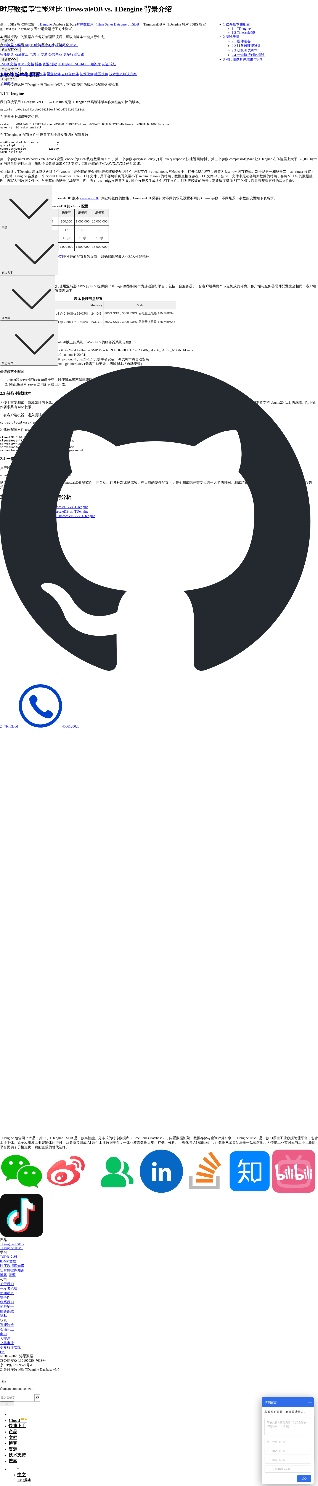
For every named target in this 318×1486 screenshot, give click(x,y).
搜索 (13, 1460)
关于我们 (7, 1284)
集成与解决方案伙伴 (30, 74)
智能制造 (7, 54)
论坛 (112, 64)
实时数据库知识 (12, 1270)
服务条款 (7, 1311)
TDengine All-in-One (14, 45)
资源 (46, 64)
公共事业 (55, 54)
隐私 (3, 1316)
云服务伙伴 (70, 74)
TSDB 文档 (8, 64)
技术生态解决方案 (123, 74)
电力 (32, 54)
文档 (13, 1437)
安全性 (5, 1297)
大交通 (42, 54)
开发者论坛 (8, 1288)
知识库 (95, 64)
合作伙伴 (7, 74)
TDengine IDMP (66, 45)
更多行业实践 (73, 54)
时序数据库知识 (12, 1266)
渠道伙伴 (54, 74)
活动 (53, 64)
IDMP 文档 (26, 64)
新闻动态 (7, 1293)
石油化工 (22, 54)
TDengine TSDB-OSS (74, 64)
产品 (13, 1431)
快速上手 (17, 1425)
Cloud (14, 726)
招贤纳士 (7, 1306)
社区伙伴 (101, 74)
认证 (105, 64)
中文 (21, 1474)
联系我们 (7, 1302)
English (24, 1480)
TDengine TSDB (42, 45)
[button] (159, 21)
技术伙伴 (86, 74)
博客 (38, 64)
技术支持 (17, 1454)
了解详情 (7, 83)
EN (2, 1352)
